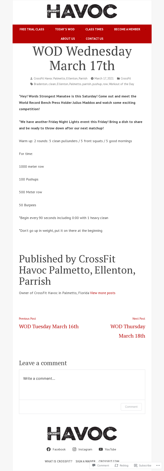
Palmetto (75, 84)
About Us (68, 39)
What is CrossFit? (58, 461)
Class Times (94, 29)
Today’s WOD (65, 29)
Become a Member (127, 29)
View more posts (102, 293)
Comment (131, 406)
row (105, 84)
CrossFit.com (109, 461)
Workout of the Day (121, 84)
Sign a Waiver (85, 461)
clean (52, 84)
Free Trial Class (32, 29)
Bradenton (40, 84)
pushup (97, 84)
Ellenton (62, 84)
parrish (86, 84)
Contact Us (94, 39)
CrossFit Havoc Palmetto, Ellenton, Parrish (60, 78)
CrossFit (126, 78)
